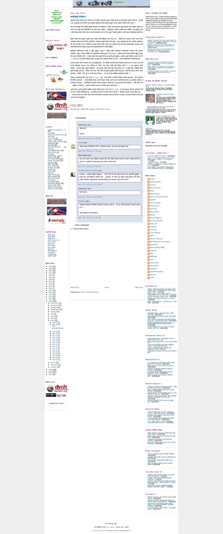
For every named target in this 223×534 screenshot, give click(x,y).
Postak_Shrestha (156, 221)
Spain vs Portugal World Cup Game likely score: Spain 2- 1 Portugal (161, 158)
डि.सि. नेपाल (51, 242)
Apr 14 (55, 347)
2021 (51, 277)
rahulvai (153, 275)
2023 (51, 273)
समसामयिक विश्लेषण (54, 183)
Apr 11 (55, 351)
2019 (51, 282)
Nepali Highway (156, 218)
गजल (49, 154)
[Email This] (71, 105)
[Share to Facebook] (79, 105)
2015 (51, 290)
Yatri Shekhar (155, 233)
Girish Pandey (155, 203)
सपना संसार (51, 245)
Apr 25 (55, 333)
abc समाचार (52, 247)
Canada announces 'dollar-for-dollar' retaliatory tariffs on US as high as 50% (161, 63)
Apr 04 (55, 355)
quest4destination (156, 271)
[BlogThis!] (74, 105)
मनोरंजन (50, 171)
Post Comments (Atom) (90, 292)
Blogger (61, 403)
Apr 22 (55, 336)
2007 (51, 374)
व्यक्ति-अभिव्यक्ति (53, 176)
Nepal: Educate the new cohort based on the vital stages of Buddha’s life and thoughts (162, 41)
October (54, 307)
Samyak (153, 227)
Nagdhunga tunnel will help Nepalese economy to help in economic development (161, 50)
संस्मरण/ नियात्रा (53, 187)
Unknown (153, 230)
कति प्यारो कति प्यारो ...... (56, 147)
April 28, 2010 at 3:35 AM (89, 139)
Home (107, 287)
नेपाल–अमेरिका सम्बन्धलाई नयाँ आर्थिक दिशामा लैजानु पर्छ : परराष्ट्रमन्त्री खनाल (162, 320)
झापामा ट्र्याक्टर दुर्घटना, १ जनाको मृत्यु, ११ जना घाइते (162, 302)
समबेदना (50, 180)
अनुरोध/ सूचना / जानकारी (55, 142)
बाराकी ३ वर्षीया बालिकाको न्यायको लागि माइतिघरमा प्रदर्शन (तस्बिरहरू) (160, 348)
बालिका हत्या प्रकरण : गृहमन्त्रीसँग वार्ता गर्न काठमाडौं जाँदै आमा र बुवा (161, 339)
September (55, 309)
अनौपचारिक (51, 144)
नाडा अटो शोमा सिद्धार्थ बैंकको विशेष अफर (160, 460)
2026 (51, 266)
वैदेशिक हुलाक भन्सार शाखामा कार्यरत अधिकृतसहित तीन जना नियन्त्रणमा (159, 294)
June (53, 316)
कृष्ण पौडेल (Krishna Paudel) (88, 171)
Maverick (153, 209)
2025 (51, 269)
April (52, 320)
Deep (152, 191)
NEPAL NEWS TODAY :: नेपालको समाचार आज (160, 85)
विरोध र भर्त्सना (52, 175)
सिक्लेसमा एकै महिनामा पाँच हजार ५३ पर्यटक (161, 298)
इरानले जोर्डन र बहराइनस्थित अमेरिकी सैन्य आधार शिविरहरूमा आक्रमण (160, 167)
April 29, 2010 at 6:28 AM (89, 218)
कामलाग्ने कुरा (52, 152)
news (50, 136)
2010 (51, 301)
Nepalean (81, 201)
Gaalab (152, 200)
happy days (154, 263)
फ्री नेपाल (51, 244)
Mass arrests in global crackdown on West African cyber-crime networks (161, 67)
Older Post (139, 287)
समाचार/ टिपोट (52, 185)
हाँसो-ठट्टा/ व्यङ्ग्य (53, 189)
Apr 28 (55, 324)
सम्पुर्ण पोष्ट (149, 129)
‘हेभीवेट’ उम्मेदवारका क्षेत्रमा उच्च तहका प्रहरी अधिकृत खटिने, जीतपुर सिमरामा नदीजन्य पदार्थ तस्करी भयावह (162, 290)
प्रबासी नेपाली (52, 256)
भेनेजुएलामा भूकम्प (153, 162)
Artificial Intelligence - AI (57, 130)
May (52, 318)
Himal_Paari (154, 206)
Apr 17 (55, 342)
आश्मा (152, 236)
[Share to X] (76, 105)
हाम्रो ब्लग (51, 249)
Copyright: (95, 530)
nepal (50, 133)
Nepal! (152, 215)
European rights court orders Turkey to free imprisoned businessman (162, 71)
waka (152, 278)
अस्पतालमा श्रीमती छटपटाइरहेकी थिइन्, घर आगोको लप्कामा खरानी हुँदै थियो (161, 501)
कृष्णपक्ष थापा (154, 245)
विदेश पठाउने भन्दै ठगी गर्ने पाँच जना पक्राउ (161, 366)
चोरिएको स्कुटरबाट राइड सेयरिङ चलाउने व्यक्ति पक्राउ (162, 497)
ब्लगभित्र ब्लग (52, 168)
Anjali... (153, 179)
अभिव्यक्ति (51, 145)
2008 (51, 372)
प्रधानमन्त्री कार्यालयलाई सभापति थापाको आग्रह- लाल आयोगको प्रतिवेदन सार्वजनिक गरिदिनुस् (161, 504)
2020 (51, 279)
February (54, 365)
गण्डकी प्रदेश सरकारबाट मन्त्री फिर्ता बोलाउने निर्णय (161, 436)
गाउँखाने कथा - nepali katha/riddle (55, 156)
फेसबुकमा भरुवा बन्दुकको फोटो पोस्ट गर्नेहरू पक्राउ (161, 415)
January (54, 367)
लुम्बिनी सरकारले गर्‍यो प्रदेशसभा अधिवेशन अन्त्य (160, 375)
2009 (51, 370)
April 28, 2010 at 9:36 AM (89, 166)
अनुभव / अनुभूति (53, 140)
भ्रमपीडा (50, 169)
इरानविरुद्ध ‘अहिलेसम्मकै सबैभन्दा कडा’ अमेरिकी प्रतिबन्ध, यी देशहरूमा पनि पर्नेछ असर (162, 396)
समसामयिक (51, 182)
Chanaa (153, 185)
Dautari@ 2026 (103, 530)
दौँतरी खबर (51, 164)
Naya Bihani (154, 212)
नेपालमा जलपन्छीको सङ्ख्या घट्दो (158, 297)
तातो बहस (51, 162)
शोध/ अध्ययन (52, 178)
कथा (49, 149)
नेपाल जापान (51, 237)
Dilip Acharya (155, 194)
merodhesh (154, 266)
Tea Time (51, 138)
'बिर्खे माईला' (153, 257)
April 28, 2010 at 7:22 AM (89, 151)
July (52, 314)
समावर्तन (80, 143)
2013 (51, 295)
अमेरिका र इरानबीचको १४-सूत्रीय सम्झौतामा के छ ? (162, 164)
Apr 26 (55, 331)
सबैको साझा (51, 235)
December (55, 303)
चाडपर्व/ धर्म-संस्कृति (54, 161)
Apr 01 (55, 360)
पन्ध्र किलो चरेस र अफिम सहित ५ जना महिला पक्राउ (162, 508)
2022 (51, 275)
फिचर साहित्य (52, 166)
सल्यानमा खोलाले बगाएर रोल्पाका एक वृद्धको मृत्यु (161, 401)
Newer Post (74, 287)
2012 (51, 297)
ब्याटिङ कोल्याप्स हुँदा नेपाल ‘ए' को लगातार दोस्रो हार (162, 342)
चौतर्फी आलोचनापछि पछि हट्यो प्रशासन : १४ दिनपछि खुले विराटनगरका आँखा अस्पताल (161, 323)
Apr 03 (55, 357)
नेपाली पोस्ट (51, 239)
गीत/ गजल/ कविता (53, 159)
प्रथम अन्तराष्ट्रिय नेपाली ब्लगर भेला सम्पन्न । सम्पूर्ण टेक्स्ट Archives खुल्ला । (161, 107)
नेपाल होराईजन (52, 251)
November (55, 305)
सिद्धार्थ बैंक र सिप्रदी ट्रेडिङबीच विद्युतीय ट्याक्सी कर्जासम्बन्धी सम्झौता (160, 486)
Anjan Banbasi (155, 182)
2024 (51, 271)
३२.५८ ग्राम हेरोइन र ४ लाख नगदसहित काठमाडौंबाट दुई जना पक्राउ (160, 422)
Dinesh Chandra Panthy (159, 197)
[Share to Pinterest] (81, 105)
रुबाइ (49, 173)
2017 (51, 286)
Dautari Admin (155, 188)
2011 (51, 299)
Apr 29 (55, 322)
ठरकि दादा (153, 251)
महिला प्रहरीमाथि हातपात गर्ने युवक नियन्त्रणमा (162, 316)
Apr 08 (55, 353)
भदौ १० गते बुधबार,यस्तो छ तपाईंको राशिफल (161, 454)
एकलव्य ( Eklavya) (156, 239)
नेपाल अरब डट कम (53, 240)
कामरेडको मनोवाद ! (58, 328)
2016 (51, 288)
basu (152, 260)
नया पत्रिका (51, 253)
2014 (51, 292)
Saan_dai (153, 224)
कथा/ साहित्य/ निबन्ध (54, 150)
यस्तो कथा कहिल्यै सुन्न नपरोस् (165, 116)
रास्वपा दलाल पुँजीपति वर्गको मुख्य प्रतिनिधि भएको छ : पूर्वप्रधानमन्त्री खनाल (161, 345)
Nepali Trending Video (56, 135)
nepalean (153, 269)
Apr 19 (55, 338)
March (53, 363)
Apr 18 (55, 340)
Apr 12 (55, 349)
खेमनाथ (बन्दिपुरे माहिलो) (157, 248)
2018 (51, 284)
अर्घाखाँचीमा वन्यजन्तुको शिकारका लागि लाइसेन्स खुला (162, 351)
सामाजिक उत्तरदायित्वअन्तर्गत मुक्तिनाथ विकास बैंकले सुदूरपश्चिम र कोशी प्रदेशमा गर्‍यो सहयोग (161, 481)
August (53, 312)
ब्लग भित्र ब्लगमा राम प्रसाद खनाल (165, 95)
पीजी (151, 254)
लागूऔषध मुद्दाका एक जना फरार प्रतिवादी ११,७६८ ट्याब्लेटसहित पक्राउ (160, 412)
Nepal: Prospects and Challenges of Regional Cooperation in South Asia (161, 45)
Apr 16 (55, 344)
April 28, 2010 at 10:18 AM (90, 184)
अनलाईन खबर (52, 254)
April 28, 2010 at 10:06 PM (90, 197)
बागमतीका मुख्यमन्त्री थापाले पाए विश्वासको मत (162, 457)
